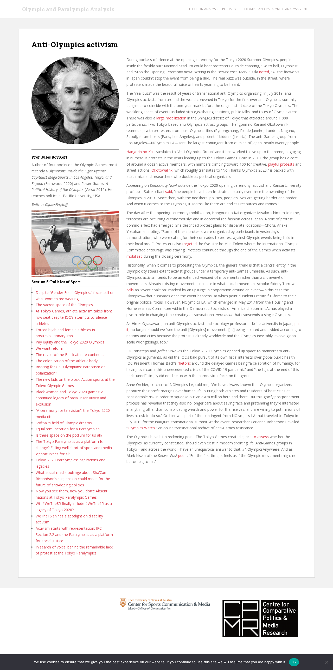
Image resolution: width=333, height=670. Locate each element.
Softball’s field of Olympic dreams (64, 422)
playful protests (281, 164)
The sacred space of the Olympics (64, 304)
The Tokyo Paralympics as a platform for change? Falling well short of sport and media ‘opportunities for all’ (74, 447)
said (168, 191)
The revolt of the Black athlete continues (70, 354)
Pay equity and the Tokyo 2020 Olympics (70, 342)
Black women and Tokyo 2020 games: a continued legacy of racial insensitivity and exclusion (71, 398)
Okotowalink (161, 170)
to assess (261, 436)
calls (130, 289)
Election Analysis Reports (210, 9)
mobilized (134, 256)
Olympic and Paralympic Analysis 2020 (275, 9)
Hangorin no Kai (139, 151)
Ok (294, 662)
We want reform (49, 348)
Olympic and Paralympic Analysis (68, 9)
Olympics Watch (141, 427)
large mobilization (171, 118)
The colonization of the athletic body (67, 360)
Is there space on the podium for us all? (69, 435)
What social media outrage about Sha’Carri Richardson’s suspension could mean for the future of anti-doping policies (73, 478)
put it (182, 455)
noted (264, 71)
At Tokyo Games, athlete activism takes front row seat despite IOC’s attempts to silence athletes (74, 317)
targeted (189, 243)
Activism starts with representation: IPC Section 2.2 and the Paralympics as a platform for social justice (74, 534)
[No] (326, 662)
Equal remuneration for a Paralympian (68, 428)
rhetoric (184, 363)
